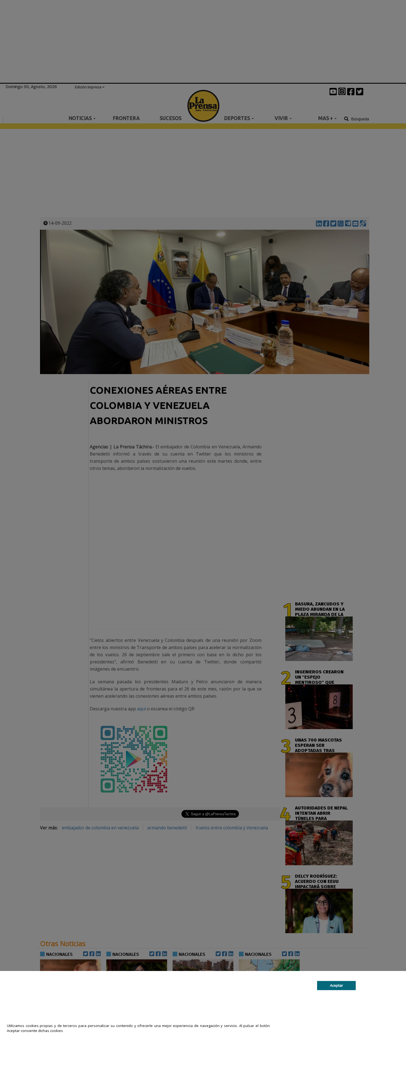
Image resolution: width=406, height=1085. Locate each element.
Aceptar (336, 985)
